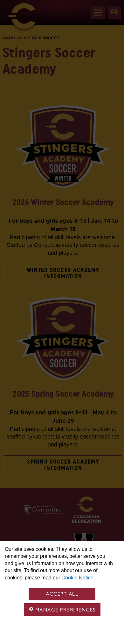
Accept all (62, 594)
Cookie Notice (77, 577)
